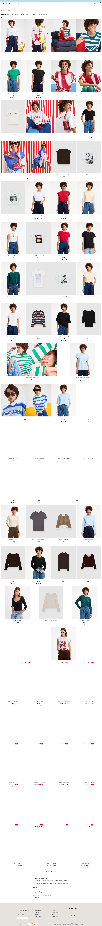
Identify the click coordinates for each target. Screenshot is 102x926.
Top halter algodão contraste (89, 822)
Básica (27, 14)
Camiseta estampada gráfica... (63, 296)
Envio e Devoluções (38, 910)
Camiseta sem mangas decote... (63, 174)
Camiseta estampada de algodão (25, 53)
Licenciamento (33, 14)
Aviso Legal (79, 924)
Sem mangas (40, 14)
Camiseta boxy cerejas (51, 134)
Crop (23, 14)
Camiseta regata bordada (17, 863)
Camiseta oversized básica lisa (63, 336)
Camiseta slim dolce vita (13, 255)
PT (74, 915)
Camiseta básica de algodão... (13, 93)
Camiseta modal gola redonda (38, 539)
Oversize (45, 14)
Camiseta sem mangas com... (63, 660)
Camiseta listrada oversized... (76, 53)
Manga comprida (10, 14)
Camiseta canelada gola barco (89, 336)
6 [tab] (55, 749)
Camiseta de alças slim (88, 701)
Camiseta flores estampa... (88, 174)
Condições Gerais (74, 924)
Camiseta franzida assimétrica (89, 660)
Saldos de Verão (55, 916)
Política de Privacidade (55, 924)
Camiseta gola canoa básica (38, 498)
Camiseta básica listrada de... (38, 336)
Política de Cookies (62, 924)
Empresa (53, 910)
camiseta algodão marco (13, 822)
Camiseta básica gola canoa (13, 579)
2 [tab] (2, 60)
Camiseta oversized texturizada (63, 701)
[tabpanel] (26, 35)
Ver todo (3, 14)
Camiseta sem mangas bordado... (63, 782)
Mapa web (83, 924)
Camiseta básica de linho (89, 296)
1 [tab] (27, 60)
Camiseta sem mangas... (13, 741)
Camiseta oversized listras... (25, 417)
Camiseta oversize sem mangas (89, 255)
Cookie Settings (68, 924)
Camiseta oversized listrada (76, 93)
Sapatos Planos (37, 897)
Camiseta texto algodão (13, 134)
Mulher (11, 3)
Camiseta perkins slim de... (63, 579)
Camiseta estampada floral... (38, 296)
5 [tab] (4, 60)
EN (76, 915)
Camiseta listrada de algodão (76, 498)
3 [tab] (3, 60)
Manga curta (17, 14)
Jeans (35, 892)
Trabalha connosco (55, 912)
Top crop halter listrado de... (63, 822)
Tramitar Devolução (38, 916)
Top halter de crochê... (25, 660)
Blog (53, 914)
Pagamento (37, 912)
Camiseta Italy (63, 741)
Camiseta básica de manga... (38, 579)
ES (72, 915)
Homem (17, 3)
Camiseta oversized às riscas (32, 377)
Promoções (37, 914)
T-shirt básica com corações (17, 620)
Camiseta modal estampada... (38, 458)
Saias (41, 892)
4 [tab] (54, 222)
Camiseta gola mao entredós (89, 782)
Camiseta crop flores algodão (13, 215)
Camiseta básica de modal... (38, 93)
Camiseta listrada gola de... (63, 539)
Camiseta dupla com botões (88, 579)
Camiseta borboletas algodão (38, 255)
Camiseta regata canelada (38, 741)
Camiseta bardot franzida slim (89, 741)
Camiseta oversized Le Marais (13, 458)
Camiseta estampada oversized (38, 782)
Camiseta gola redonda (51, 863)
